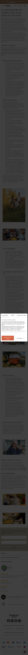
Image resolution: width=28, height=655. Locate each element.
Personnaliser (19, 338)
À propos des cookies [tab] (22, 315)
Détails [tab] (12, 315)
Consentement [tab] (4, 315)
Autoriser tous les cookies (8, 338)
